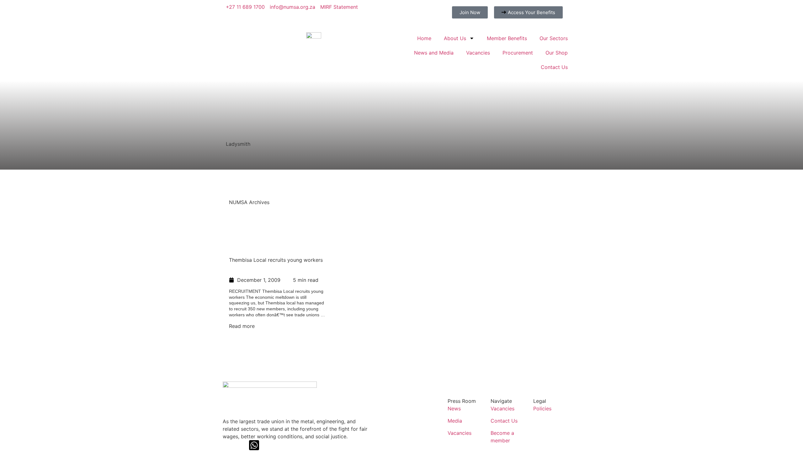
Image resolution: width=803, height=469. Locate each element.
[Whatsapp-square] (254, 445)
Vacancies (478, 53)
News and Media (434, 53)
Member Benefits (507, 38)
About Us (455, 38)
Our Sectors (554, 38)
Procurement (518, 53)
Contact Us (554, 67)
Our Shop (556, 53)
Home (424, 38)
